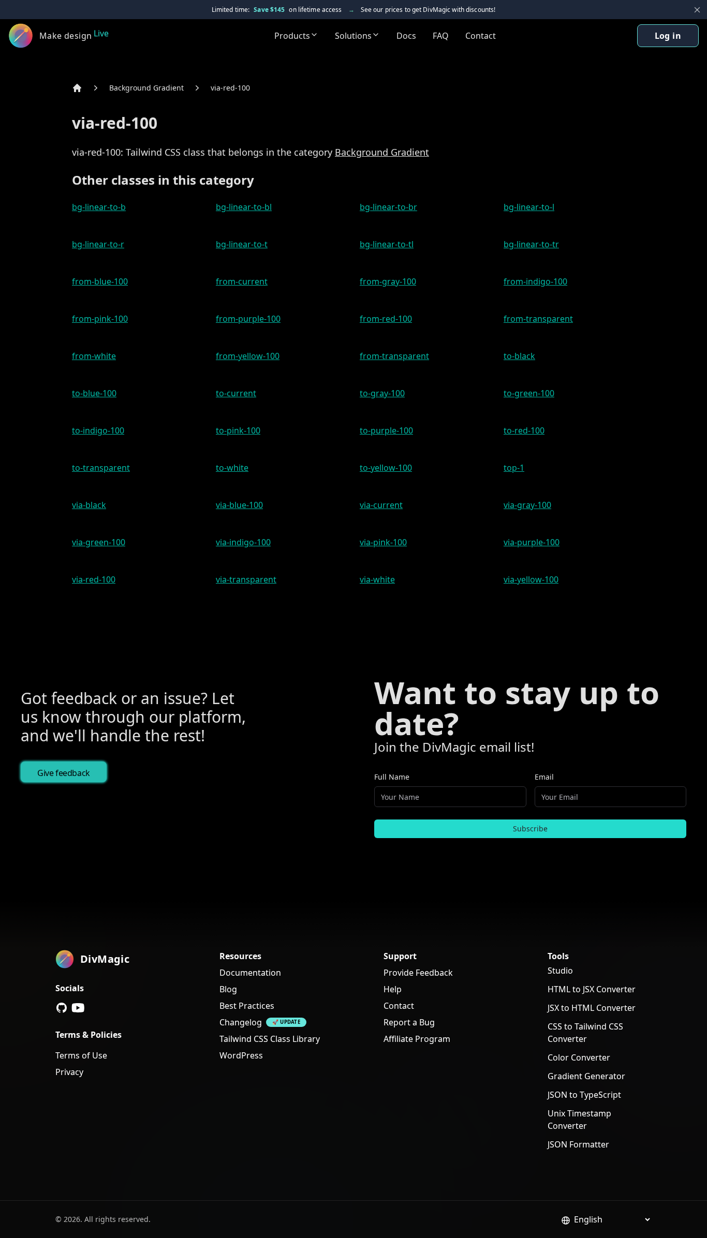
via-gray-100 (527, 505)
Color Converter (579, 1057)
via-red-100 (230, 88)
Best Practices (246, 1005)
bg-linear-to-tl (387, 244)
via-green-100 (98, 542)
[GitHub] (61, 1008)
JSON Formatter (578, 1144)
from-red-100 (386, 318)
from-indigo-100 (535, 281)
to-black (519, 356)
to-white (232, 467)
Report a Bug (409, 1022)
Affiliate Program (417, 1039)
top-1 (514, 467)
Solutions (353, 35)
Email (544, 777)
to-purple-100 (386, 430)
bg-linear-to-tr (531, 244)
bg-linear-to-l (529, 207)
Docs (406, 35)
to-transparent (101, 467)
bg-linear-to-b (99, 207)
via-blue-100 (239, 505)
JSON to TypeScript (584, 1094)
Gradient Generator (586, 1076)
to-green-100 (529, 393)
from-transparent (538, 318)
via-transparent (246, 579)
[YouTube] (78, 1008)
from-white (94, 356)
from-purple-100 (248, 318)
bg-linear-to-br (388, 207)
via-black (89, 505)
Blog (228, 989)
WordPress (241, 1055)
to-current (236, 393)
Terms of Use (81, 1055)
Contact (480, 35)
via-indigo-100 (243, 542)
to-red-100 (524, 430)
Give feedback (63, 773)
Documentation (250, 972)
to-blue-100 (94, 393)
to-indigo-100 (98, 430)
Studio (560, 970)
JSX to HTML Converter (592, 1007)
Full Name (391, 777)
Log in (668, 35)
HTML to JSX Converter (592, 989)
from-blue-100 (100, 281)
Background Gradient (146, 88)
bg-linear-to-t (242, 244)
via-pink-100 (383, 542)
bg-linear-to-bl (244, 207)
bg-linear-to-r (98, 244)
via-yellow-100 (531, 579)
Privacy (69, 1072)
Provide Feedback (418, 972)
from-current (242, 281)
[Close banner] (697, 10)
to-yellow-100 (386, 467)
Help (393, 989)
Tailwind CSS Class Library (269, 1039)
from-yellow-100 (247, 356)
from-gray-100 (388, 281)
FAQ (441, 35)
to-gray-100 (382, 393)
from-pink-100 (100, 318)
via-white (377, 579)
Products (292, 35)
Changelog (240, 1022)
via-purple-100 (531, 542)
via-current (381, 505)
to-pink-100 (238, 430)
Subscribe (530, 828)
